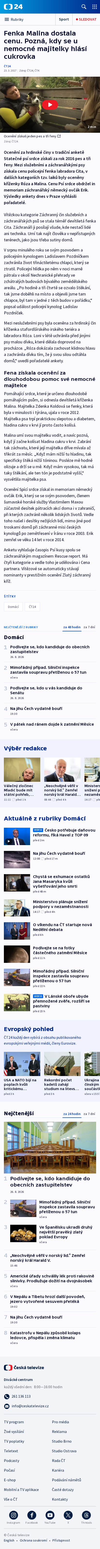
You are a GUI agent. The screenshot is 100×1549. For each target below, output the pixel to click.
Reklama (59, 1431)
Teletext (11, 1450)
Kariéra (58, 1470)
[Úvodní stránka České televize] (24, 1367)
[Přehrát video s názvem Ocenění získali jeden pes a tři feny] (50, 105)
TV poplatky (14, 1441)
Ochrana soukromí (33, 1540)
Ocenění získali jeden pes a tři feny (30, 136)
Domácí (13, 607)
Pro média (60, 1421)
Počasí (9, 1470)
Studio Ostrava (64, 1450)
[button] (50, 105)
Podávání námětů (66, 1479)
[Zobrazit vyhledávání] (84, 6)
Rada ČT (59, 1460)
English (9, 1540)
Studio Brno (62, 1441)
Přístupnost (61, 1540)
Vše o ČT (11, 1499)
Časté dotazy (63, 1489)
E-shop (10, 1479)
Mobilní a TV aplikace (21, 1489)
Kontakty (60, 1499)
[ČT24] (13, 7)
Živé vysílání (14, 1431)
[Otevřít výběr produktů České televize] (94, 6)
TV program (14, 1421)
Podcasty (11, 1460)
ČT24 (7, 66)
